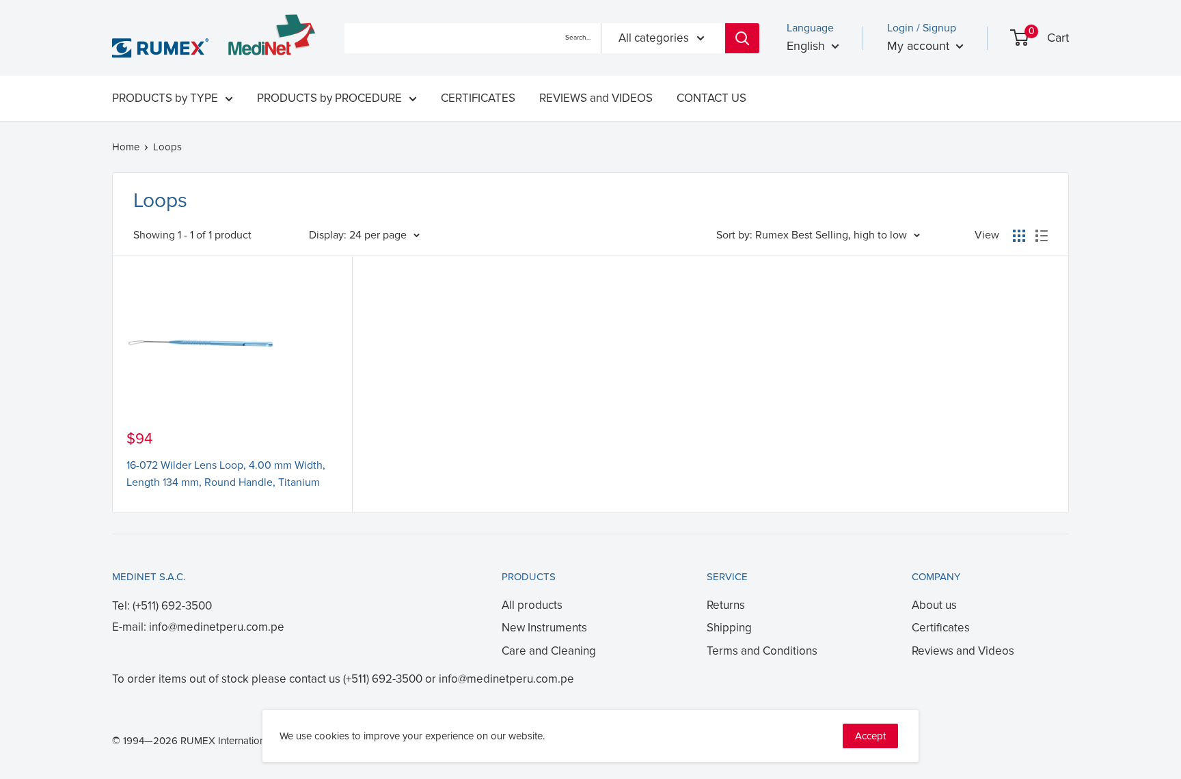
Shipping (729, 627)
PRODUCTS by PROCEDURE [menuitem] (329, 98)
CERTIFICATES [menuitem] (478, 98)
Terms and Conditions (762, 651)
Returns (726, 605)
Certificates (941, 627)
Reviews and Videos (963, 651)
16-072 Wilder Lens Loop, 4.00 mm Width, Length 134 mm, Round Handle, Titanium (225, 474)
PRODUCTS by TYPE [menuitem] (165, 98)
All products (532, 605)
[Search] (742, 38)
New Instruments (544, 627)
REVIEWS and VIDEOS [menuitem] (596, 98)
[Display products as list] (1041, 236)
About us (934, 605)
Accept (870, 736)
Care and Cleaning (549, 651)
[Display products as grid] (1019, 236)
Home (125, 147)
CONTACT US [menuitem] (711, 98)
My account (920, 45)
